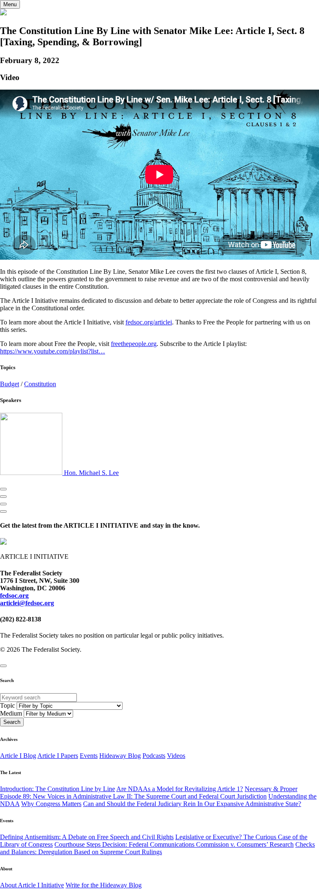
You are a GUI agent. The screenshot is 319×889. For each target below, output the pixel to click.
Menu (10, 4)
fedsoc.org (14, 595)
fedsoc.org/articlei (148, 322)
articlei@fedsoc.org (27, 602)
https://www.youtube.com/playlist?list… (52, 351)
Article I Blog (18, 755)
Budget (9, 383)
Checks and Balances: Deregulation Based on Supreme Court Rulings (157, 848)
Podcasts (153, 755)
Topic (7, 705)
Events (89, 755)
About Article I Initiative (32, 885)
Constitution (40, 383)
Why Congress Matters (51, 803)
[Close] (3, 666)
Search (11, 722)
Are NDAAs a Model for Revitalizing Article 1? (179, 788)
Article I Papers (57, 755)
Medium (11, 713)
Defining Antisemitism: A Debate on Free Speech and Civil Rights (87, 836)
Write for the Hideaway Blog (104, 885)
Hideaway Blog (120, 755)
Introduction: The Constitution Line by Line (57, 788)
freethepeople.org (134, 343)
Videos (176, 755)
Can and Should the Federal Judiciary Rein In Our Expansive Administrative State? (192, 803)
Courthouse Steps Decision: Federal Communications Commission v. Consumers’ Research (174, 844)
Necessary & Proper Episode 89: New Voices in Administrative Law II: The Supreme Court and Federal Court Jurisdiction (148, 792)
